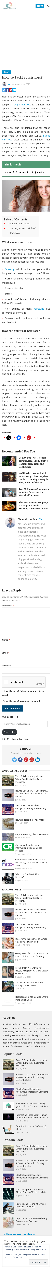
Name (6, 639)
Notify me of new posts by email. (22, 701)
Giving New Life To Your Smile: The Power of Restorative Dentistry (31, 955)
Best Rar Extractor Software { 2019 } (31, 1127)
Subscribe (9, 732)
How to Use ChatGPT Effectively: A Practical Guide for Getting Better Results (31, 793)
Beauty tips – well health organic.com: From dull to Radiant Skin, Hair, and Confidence (33, 462)
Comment (8, 605)
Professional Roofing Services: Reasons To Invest (31, 1205)
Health (6, 72)
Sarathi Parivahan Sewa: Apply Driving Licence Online (29, 984)
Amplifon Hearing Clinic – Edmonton (32, 834)
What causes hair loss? (19, 223)
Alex (9, 84)
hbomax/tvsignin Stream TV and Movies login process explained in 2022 (31, 862)
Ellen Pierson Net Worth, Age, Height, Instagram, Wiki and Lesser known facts (31, 970)
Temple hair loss (21, 104)
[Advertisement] (26, 39)
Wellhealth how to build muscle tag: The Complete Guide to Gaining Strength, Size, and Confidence (33, 478)
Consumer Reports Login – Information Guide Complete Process (28, 848)
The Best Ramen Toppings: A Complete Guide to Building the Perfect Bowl (34, 505)
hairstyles (39, 308)
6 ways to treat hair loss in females (24, 172)
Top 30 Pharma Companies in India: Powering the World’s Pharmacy (34, 492)
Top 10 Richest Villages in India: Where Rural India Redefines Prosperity (29, 779)
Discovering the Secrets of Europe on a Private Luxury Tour (31, 940)
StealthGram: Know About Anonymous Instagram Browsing (30, 807)
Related (16, 233)
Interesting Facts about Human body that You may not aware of (32, 1116)
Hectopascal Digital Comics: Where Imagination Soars (31, 998)
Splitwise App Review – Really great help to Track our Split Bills (32, 1105)
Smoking (9, 269)
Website (6, 665)
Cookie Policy (18, 1257)
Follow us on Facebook (19, 1234)
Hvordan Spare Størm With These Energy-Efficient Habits (31, 1190)
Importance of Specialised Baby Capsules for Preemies (31, 1219)
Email (5, 652)
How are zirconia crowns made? (30, 819)
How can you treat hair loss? (22, 228)
